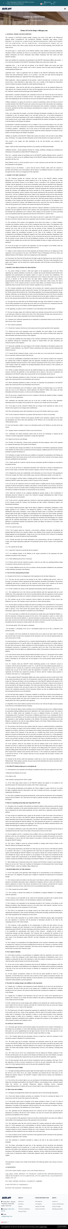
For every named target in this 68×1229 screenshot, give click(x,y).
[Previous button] (5, 3)
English (44, 3)
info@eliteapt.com (7, 1216)
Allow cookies (62, 1226)
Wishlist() (48, 2)
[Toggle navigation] (65, 9)
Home (27, 20)
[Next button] (3, 3)
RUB (54, 2)
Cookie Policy (43, 1227)
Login (53, 3)
